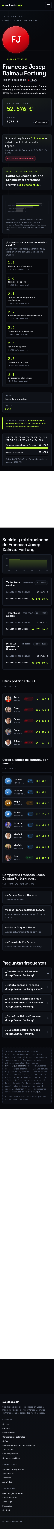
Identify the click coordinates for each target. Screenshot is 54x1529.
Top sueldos (8, 1449)
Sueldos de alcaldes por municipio (18, 1445)
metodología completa (15, 1066)
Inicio (6, 17)
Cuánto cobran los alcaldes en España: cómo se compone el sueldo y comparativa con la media (26, 423)
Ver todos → (9, 686)
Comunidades (8, 1432)
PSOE (33, 79)
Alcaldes (17, 17)
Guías (5, 1441)
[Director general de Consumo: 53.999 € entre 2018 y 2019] (13, 564)
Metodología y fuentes (12, 1493)
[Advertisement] (27, 499)
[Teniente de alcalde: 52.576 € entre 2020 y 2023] (35, 565)
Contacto (6, 1510)
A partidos (7, 1482)
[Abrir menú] (48, 5)
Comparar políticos (11, 1458)
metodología (34, 1092)
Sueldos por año (10, 1453)
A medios (6, 1477)
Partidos (6, 1428)
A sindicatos (8, 1473)
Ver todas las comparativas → (19, 884)
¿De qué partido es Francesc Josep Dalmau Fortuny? (23, 1018)
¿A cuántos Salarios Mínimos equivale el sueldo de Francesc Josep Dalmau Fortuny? (24, 1002)
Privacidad (7, 1506)
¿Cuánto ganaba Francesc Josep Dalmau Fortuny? (21, 973)
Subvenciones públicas (13, 1469)
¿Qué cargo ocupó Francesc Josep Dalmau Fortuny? (22, 1031)
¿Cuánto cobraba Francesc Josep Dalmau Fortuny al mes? (24, 987)
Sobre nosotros (9, 1497)
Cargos (5, 1424)
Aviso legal (7, 1501)
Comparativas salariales (13, 1437)
